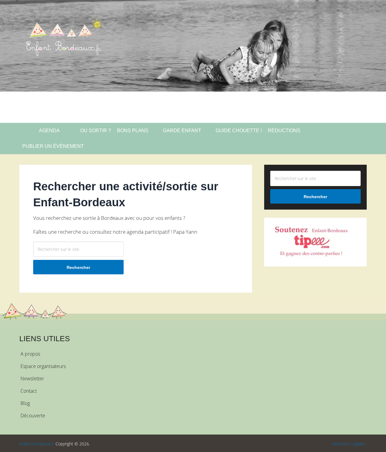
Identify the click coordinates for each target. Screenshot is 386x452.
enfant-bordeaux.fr (36, 444)
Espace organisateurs (43, 366)
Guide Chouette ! (239, 130)
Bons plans (132, 130)
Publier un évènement (53, 146)
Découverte (33, 415)
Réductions (284, 130)
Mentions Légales (348, 444)
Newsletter (32, 378)
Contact (29, 391)
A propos (30, 354)
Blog (25, 403)
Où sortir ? (95, 130)
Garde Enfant (182, 130)
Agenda (49, 130)
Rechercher (78, 267)
